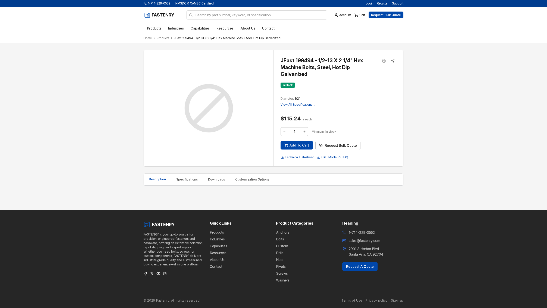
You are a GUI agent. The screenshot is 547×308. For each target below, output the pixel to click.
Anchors (282, 232)
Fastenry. (162, 300)
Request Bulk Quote (386, 15)
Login (369, 3)
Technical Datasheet (299, 157)
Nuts (279, 260)
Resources (218, 253)
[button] (392, 60)
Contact (216, 266)
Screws (282, 273)
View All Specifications (296, 104)
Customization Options (252, 179)
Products (163, 38)
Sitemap (397, 300)
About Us (217, 260)
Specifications (187, 179)
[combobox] (257, 14)
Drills (279, 253)
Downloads (216, 179)
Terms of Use (351, 300)
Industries (217, 239)
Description (157, 179)
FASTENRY (163, 224)
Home (148, 38)
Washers (283, 280)
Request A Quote (360, 266)
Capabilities (218, 246)
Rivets (281, 266)
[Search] (189, 14)
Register (383, 3)
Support (397, 3)
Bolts (280, 239)
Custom (282, 246)
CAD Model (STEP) (334, 157)
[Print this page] (383, 60)
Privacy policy (377, 300)
